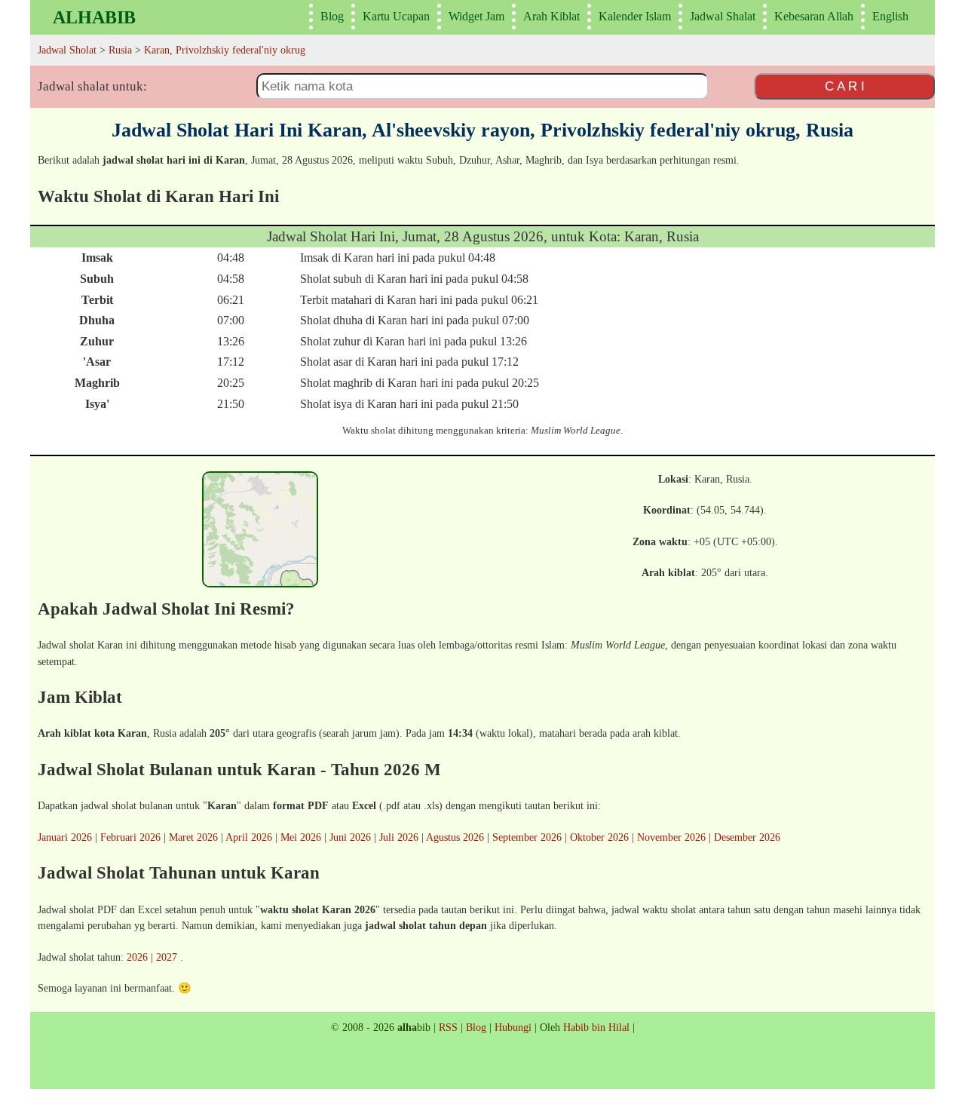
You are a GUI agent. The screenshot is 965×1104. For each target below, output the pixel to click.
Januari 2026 (65, 837)
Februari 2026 (130, 837)
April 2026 (248, 837)
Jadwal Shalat (722, 16)
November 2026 (671, 837)
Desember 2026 (747, 837)
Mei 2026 (300, 837)
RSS (448, 1027)
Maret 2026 (193, 837)
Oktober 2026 (599, 837)
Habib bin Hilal (596, 1027)
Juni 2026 (350, 837)
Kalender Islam (635, 16)
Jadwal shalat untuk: (92, 86)
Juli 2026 (398, 837)
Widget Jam (476, 16)
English (890, 16)
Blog (332, 16)
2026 (137, 957)
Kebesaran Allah (813, 16)
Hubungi (513, 1027)
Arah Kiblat (551, 16)
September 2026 (527, 837)
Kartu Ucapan (396, 16)
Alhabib (94, 17)
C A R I (845, 86)
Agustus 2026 (455, 837)
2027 (166, 957)
